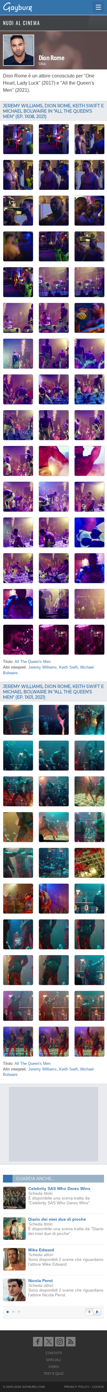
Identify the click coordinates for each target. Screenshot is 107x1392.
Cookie (98, 1386)
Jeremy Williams (42, 667)
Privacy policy (76, 1386)
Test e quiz (54, 1373)
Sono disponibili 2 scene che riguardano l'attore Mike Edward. (65, 1257)
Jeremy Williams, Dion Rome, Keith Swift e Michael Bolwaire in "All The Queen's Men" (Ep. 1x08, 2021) (53, 111)
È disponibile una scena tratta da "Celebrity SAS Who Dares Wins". (59, 1195)
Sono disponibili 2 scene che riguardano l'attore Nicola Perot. (65, 1287)
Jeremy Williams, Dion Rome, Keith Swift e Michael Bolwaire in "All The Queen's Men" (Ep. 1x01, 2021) (53, 692)
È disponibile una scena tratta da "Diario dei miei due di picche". (65, 1226)
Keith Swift (68, 667)
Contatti (53, 1353)
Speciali (53, 1360)
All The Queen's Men (33, 662)
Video (53, 1367)
